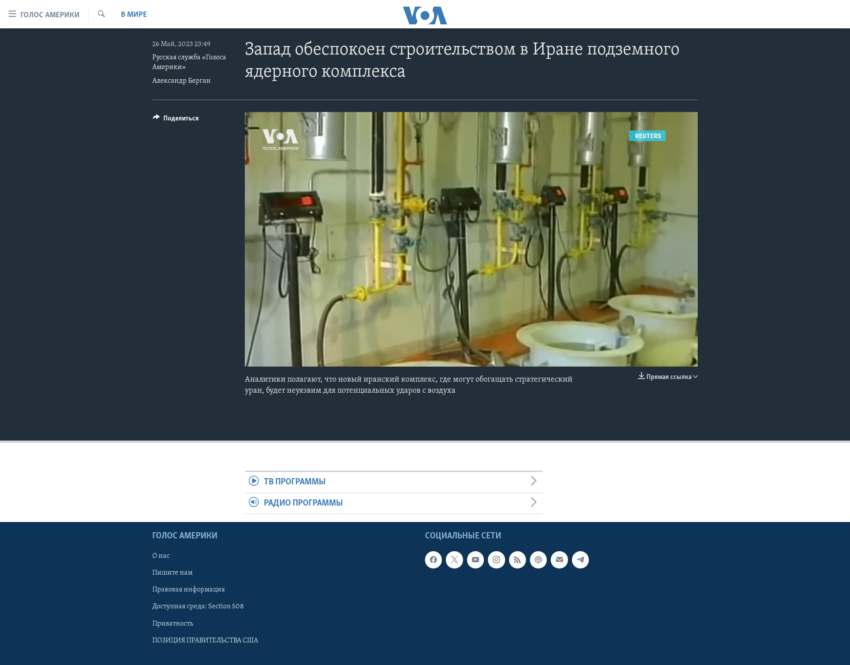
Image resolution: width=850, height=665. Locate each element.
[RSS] (517, 559)
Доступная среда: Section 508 (198, 606)
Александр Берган (181, 81)
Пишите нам (172, 572)
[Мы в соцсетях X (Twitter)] (454, 559)
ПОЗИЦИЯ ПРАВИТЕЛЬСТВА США (205, 640)
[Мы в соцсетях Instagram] (496, 559)
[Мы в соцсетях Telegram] (580, 559)
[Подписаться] (559, 559)
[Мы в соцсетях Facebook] (433, 559)
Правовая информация (188, 589)
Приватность (172, 623)
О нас (161, 556)
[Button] (176, 120)
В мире (134, 15)
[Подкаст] (538, 559)
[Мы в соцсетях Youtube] (475, 559)
